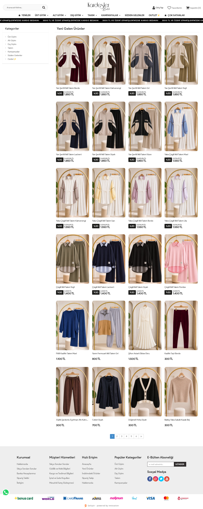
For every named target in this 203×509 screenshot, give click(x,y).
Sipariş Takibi (23, 478)
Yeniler (25, 15)
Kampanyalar (109, 15)
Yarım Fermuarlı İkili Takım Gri (105, 353)
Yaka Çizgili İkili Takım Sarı (103, 221)
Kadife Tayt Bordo (173, 353)
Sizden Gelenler (134, 15)
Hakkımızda (22, 464)
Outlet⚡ (154, 15)
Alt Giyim (58, 15)
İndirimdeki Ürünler (91, 473)
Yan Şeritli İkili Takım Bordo (68, 88)
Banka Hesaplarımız (26, 473)
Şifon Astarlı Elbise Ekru (139, 353)
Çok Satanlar (176, 15)
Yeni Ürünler (87, 468)
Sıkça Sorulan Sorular (27, 468)
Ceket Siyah (97, 420)
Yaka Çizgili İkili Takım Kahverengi (71, 221)
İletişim (20, 482)
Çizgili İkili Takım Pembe (175, 287)
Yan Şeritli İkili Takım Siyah (103, 154)
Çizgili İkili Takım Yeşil (65, 287)
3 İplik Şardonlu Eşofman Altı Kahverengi (72, 420)
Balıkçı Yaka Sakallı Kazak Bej (177, 420)
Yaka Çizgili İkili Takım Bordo (140, 221)
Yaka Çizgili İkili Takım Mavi (176, 154)
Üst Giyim (40, 15)
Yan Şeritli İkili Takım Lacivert (69, 154)
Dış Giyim (75, 15)
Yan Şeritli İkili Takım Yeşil (176, 88)
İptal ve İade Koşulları (59, 478)
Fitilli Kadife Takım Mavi (66, 353)
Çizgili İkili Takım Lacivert (103, 287)
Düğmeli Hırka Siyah (137, 420)
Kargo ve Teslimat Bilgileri (61, 473)
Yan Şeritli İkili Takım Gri (139, 88)
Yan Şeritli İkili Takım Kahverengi (106, 88)
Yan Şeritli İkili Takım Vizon (140, 154)
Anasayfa (86, 464)
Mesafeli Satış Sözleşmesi (61, 482)
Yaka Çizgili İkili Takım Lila (176, 221)
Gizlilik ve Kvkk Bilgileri (59, 468)
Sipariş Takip (88, 478)
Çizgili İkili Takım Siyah (138, 287)
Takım (91, 15)
